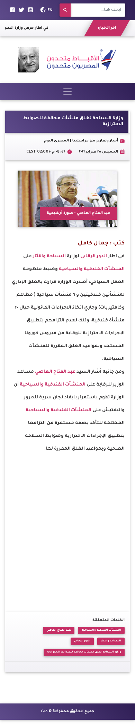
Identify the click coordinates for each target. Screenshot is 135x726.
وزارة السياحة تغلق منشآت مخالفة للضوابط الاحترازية (84, 652)
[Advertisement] (67, 523)
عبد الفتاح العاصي (55, 372)
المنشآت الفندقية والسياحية (92, 269)
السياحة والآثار (49, 256)
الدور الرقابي (93, 256)
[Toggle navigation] (67, 91)
